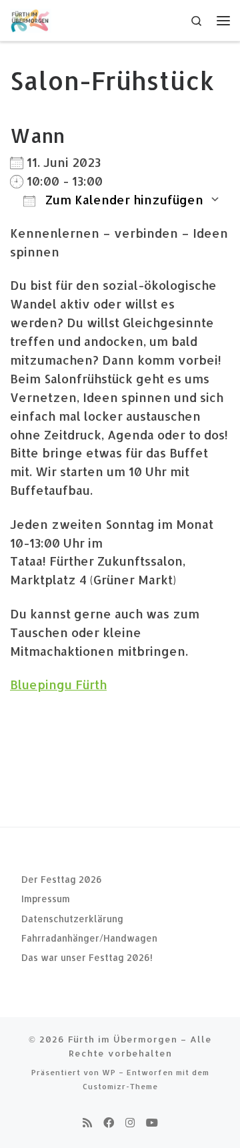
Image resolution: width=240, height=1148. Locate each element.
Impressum (45, 898)
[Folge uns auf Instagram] (130, 1122)
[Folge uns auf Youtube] (152, 1122)
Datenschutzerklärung (72, 918)
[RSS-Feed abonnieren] (87, 1122)
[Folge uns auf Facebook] (108, 1122)
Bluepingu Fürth (58, 684)
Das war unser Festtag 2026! (87, 957)
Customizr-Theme (120, 1086)
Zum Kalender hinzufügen (122, 199)
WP (109, 1072)
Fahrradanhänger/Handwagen (89, 938)
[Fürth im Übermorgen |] (30, 19)
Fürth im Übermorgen (122, 1038)
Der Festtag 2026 (61, 879)
